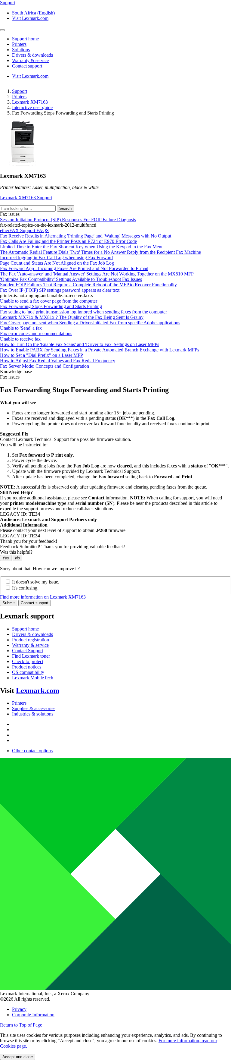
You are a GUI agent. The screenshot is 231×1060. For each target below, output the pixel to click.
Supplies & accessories (33, 708)
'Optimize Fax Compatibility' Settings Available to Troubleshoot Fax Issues (71, 279)
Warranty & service (30, 645)
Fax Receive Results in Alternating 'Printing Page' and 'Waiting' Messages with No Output (85, 235)
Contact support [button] (27, 65)
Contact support (34, 603)
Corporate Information (33, 1014)
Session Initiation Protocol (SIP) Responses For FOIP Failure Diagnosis (68, 219)
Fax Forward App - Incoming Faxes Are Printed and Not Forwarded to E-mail (74, 268)
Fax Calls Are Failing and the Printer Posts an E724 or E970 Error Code (68, 241)
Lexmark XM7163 (30, 102)
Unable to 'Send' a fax (21, 328)
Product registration (30, 639)
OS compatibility (28, 672)
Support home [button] (25, 38)
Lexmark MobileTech (32, 677)
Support (19, 91)
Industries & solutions (32, 713)
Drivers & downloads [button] (32, 55)
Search (65, 208)
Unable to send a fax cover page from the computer (48, 301)
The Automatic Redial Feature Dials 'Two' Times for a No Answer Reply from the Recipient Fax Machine (100, 252)
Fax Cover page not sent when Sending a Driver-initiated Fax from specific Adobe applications (90, 322)
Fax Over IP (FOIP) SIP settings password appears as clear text (59, 290)
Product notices (26, 666)
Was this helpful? (16, 552)
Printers (19, 96)
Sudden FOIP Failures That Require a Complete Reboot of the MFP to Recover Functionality (88, 284)
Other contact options (32, 750)
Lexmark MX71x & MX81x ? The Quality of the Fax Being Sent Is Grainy (71, 317)
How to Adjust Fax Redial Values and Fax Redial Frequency (57, 360)
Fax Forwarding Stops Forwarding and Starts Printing (51, 306)
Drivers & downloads (32, 634)
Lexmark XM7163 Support (26, 197)
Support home (25, 628)
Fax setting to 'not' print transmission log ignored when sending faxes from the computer (83, 311)
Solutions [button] (21, 49)
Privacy (19, 1009)
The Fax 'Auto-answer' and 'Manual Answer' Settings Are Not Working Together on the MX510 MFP (97, 273)
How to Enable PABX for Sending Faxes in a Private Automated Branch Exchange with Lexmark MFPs (99, 349)
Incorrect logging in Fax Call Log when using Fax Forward (56, 257)
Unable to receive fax (20, 338)
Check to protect (27, 661)
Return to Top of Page (21, 1024)
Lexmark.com (37, 690)
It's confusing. (25, 587)
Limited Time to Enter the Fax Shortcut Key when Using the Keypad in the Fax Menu (82, 246)
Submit (8, 603)
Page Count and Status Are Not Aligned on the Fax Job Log (57, 263)
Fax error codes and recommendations (36, 333)
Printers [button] (19, 44)
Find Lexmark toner (31, 656)
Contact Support (27, 650)
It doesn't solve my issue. (35, 581)
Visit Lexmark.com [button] (30, 18)
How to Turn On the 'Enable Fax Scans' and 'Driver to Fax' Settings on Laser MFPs (79, 344)
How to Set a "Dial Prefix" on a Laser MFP (41, 355)
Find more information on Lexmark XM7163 (43, 596)
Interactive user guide (32, 107)
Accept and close (17, 1057)
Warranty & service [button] (30, 60)
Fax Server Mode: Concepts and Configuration (44, 366)
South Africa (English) (33, 12)
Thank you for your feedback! (28, 541)
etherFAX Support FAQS (24, 230)
